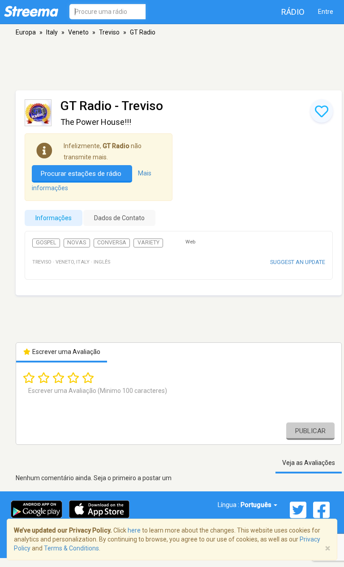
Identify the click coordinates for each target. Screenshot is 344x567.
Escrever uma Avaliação (65, 351)
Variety (148, 242)
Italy (52, 32)
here (134, 530)
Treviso (109, 32)
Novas (76, 242)
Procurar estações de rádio (82, 174)
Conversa (111, 242)
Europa (26, 32)
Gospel (46, 242)
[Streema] (31, 11)
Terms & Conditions (71, 548)
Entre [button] (325, 11)
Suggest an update (297, 262)
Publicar (310, 431)
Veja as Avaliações (308, 462)
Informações (53, 218)
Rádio (293, 12)
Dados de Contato (119, 218)
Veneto (78, 32)
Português (257, 504)
